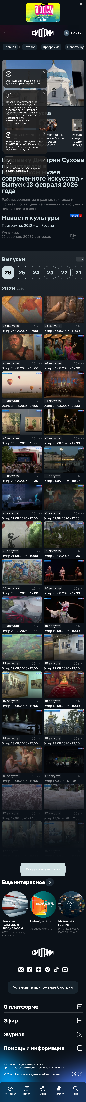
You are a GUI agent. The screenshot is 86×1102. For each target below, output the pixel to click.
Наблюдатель (40, 921)
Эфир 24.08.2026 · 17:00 (20, 405)
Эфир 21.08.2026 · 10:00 (20, 556)
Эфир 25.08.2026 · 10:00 (20, 368)
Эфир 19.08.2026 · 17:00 (20, 668)
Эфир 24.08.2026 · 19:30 (62, 368)
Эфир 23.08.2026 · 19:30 (62, 443)
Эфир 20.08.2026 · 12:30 (62, 593)
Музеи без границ (66, 922)
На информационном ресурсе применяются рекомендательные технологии (34, 1066)
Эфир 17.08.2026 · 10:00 (20, 856)
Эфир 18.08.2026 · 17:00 (20, 743)
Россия (47, 225)
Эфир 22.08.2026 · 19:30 (20, 481)
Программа (51, 47)
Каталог (29, 47)
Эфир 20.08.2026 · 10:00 (20, 631)
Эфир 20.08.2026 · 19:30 (62, 556)
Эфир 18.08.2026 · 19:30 (62, 706)
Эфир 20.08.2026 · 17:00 (20, 593)
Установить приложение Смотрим (43, 987)
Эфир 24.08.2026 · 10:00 (20, 443)
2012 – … (31, 225)
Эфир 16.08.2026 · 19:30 (62, 856)
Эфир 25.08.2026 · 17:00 (20, 331)
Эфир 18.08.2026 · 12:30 (62, 743)
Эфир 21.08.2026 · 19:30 (62, 481)
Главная (10, 47)
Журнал (14, 1034)
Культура (10, 232)
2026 (20, 288)
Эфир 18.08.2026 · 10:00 (20, 781)
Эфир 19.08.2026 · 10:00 (20, 706)
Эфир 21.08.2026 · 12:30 (62, 518)
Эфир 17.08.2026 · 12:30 (61, 818)
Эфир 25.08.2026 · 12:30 (62, 331)
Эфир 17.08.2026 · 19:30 (62, 781)
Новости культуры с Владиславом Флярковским (12, 926)
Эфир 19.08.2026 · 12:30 (62, 668)
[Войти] (66, 33)
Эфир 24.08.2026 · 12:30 (62, 405)
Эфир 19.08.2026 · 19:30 (62, 631)
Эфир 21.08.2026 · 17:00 (20, 518)
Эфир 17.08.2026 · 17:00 (20, 818)
